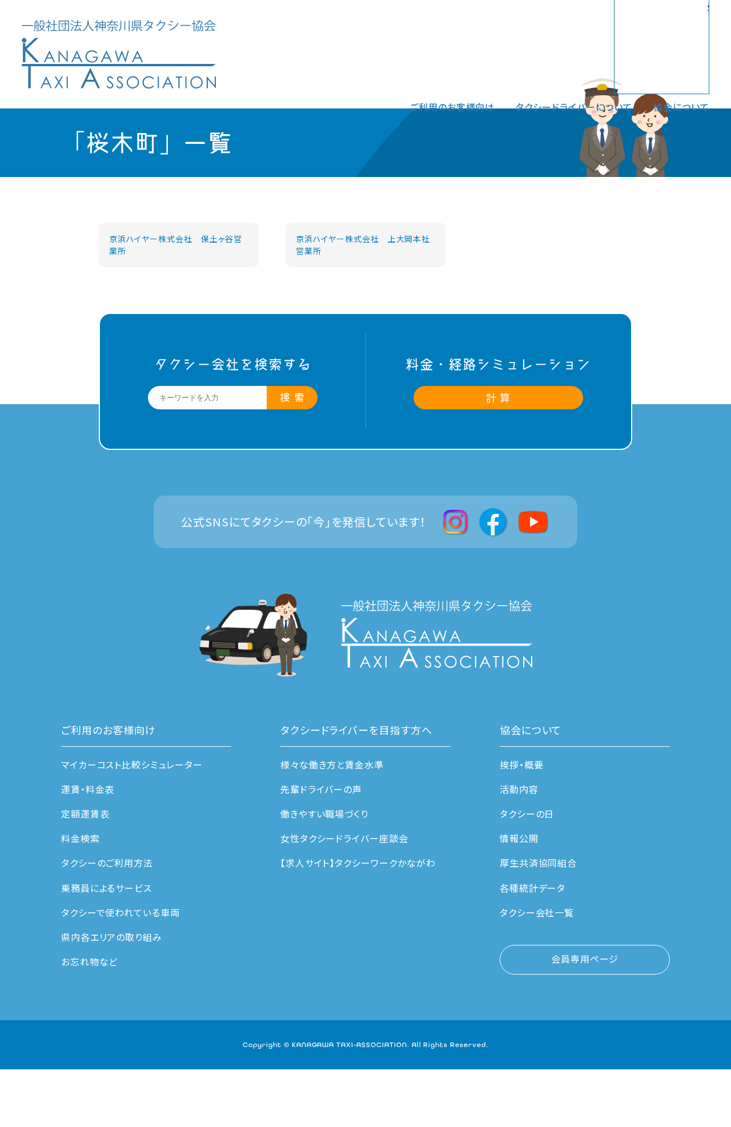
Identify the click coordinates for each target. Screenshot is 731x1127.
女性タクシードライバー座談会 (344, 838)
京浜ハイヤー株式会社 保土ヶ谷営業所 (175, 244)
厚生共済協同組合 (538, 863)
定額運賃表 (85, 813)
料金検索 (80, 838)
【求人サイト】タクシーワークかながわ (358, 863)
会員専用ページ (584, 958)
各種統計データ (533, 888)
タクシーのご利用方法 (107, 863)
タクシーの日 (527, 813)
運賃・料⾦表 (88, 789)
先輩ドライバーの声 (321, 789)
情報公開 (519, 838)
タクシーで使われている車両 (120, 912)
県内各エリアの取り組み (112, 937)
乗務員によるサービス (106, 888)
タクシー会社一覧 (537, 912)
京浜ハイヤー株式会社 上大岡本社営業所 (363, 244)
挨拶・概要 (522, 764)
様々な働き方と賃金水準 (332, 764)
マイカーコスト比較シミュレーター (132, 764)
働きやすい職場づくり (324, 813)
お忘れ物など (89, 961)
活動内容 (519, 789)
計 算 (498, 397)
